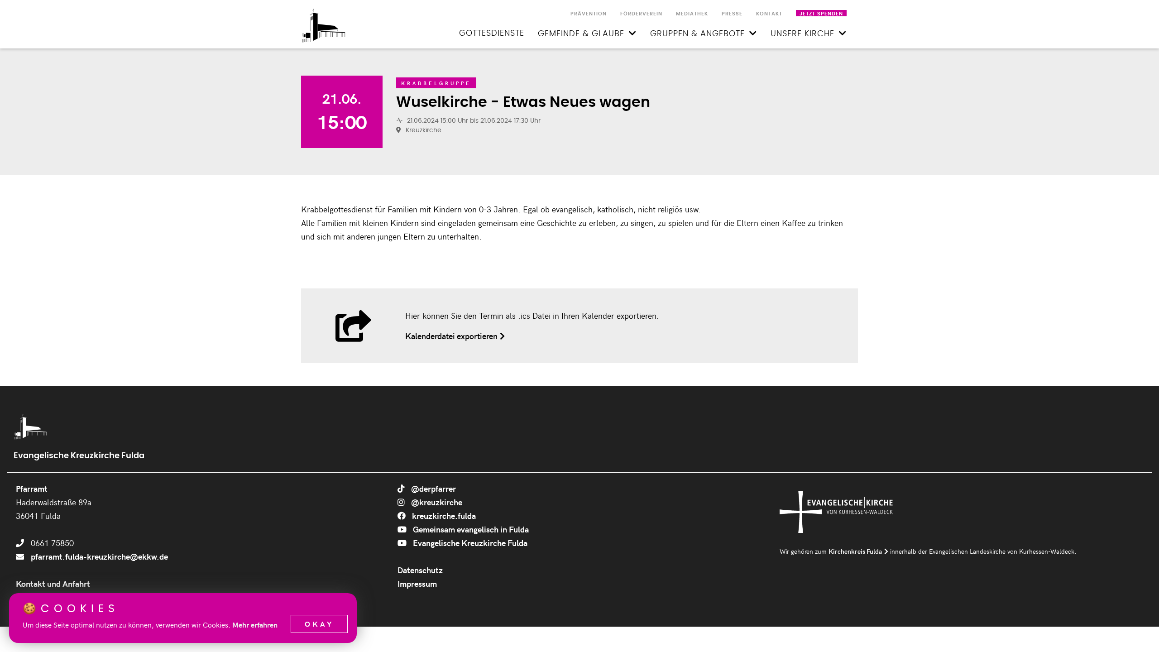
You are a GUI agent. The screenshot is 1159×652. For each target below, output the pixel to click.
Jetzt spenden (821, 13)
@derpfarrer (432, 488)
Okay (319, 623)
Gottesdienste (491, 33)
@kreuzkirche (435, 502)
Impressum (417, 583)
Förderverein (641, 13)
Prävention (588, 13)
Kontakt (769, 13)
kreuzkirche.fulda (443, 515)
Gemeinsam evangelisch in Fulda (470, 529)
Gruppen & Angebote (697, 34)
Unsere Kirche (802, 34)
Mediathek (692, 13)
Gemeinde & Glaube (581, 34)
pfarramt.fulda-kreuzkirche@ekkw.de (99, 556)
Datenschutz (420, 569)
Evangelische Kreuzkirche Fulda (469, 542)
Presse (732, 13)
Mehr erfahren (255, 624)
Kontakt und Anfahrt (53, 583)
